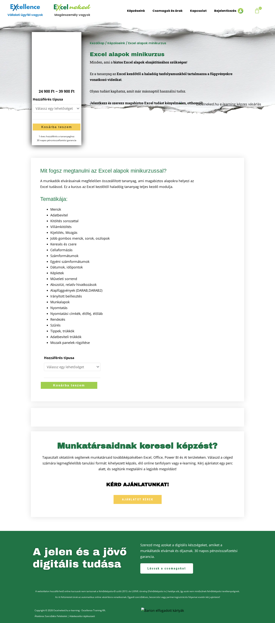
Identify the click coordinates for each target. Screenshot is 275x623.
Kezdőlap (97, 43)
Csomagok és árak (167, 11)
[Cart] (257, 11)
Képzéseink (136, 11)
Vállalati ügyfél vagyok (25, 15)
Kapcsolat (198, 11)
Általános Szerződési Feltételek (51, 616)
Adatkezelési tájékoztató (82, 616)
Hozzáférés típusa (48, 99)
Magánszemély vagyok (72, 15)
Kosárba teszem (56, 127)
